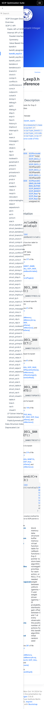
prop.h (12, 183)
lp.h (10, 134)
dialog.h (12, 109)
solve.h (12, 218)
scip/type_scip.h (32, 136)
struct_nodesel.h (16, 326)
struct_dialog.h (15, 274)
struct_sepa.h (15, 368)
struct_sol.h (14, 378)
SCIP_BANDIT (35, 191)
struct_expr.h (14, 284)
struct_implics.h (16, 295)
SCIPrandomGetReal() (25, 378)
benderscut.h (15, 67)
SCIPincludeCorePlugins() (24, 278)
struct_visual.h (15, 396)
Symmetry (13, 39)
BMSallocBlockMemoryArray (25, 657)
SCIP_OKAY (31, 269)
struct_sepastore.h (17, 256)
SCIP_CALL (33, 660)
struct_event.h (15, 281)
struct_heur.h (14, 288)
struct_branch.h (16, 235)
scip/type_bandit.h (33, 130)
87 (27, 361)
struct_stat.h (14, 382)
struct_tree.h (14, 389)
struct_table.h (15, 385)
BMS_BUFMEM (35, 186)
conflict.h (13, 81)
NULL (25, 367)
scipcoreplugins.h (17, 200)
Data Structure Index (14, 424)
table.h (12, 399)
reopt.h (12, 193)
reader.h (12, 186)
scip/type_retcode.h (34, 133)
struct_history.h (16, 291)
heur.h (11, 120)
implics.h (13, 127)
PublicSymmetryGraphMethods (21, 420)
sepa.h (12, 204)
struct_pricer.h (15, 336)
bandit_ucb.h (14, 60)
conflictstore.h (15, 85)
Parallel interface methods (21, 36)
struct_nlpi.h (14, 322)
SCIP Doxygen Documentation (19, 18)
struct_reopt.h (15, 361)
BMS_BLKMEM (36, 183)
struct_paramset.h (17, 329)
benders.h (13, 64)
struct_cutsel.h (15, 267)
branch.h (13, 71)
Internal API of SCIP (16, 32)
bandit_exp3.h (15, 53)
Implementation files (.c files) (20, 417)
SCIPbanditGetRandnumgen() (25, 375)
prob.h (12, 179)
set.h (11, 211)
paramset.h (14, 162)
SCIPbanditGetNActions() (23, 328)
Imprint (29, 701)
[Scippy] (26, 15)
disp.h (11, 113)
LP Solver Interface (15, 413)
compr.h (12, 78)
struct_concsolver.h (17, 246)
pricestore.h (14, 172)
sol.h (11, 214)
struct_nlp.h (14, 319)
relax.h (12, 190)
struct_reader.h (15, 354)
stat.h (11, 221)
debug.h (12, 102)
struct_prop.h (15, 350)
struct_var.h (14, 392)
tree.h (11, 403)
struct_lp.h (13, 298)
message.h (13, 141)
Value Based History (18, 43)
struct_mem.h (15, 305)
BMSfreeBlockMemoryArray (24, 320)
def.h (11, 106)
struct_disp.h (14, 277)
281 (27, 646)
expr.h (11, 116)
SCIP (32, 156)
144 (27, 408)
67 (27, 308)
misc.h (12, 144)
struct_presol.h (15, 333)
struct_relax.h (15, 357)
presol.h (12, 165)
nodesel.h (13, 158)
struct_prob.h (15, 347)
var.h (11, 406)
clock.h (12, 74)
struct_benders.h (16, 228)
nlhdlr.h (12, 148)
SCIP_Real (33, 193)
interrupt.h (13, 130)
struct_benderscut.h (18, 232)
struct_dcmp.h (15, 270)
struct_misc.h (15, 312)
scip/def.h (29, 128)
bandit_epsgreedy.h (17, 50)
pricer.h (12, 169)
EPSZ (25, 414)
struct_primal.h (15, 343)
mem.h (12, 137)
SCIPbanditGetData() (30, 370)
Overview (9, 22)
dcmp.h (12, 99)
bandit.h (12, 46)
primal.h (12, 176)
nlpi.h (11, 155)
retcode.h (13, 197)
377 (27, 259)
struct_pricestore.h (17, 340)
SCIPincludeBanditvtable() (27, 271)
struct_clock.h (15, 239)
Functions (37, 72)
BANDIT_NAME (28, 266)
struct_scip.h (14, 364)
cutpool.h (13, 92)
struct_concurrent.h (17, 249)
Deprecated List (12, 427)
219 (27, 452)
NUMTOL (31, 459)
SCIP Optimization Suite (13, 3)
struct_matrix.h (15, 302)
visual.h (12, 410)
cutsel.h (12, 95)
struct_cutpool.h (16, 263)
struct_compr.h (15, 242)
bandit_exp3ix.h (16, 57)
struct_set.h (14, 375)
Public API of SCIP (15, 29)
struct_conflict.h (16, 253)
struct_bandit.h (15, 225)
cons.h (12, 88)
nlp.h (11, 151)
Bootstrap (33, 704)
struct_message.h (17, 309)
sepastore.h (14, 207)
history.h (13, 123)
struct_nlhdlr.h (15, 315)
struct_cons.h (15, 260)
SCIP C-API (10, 25)
